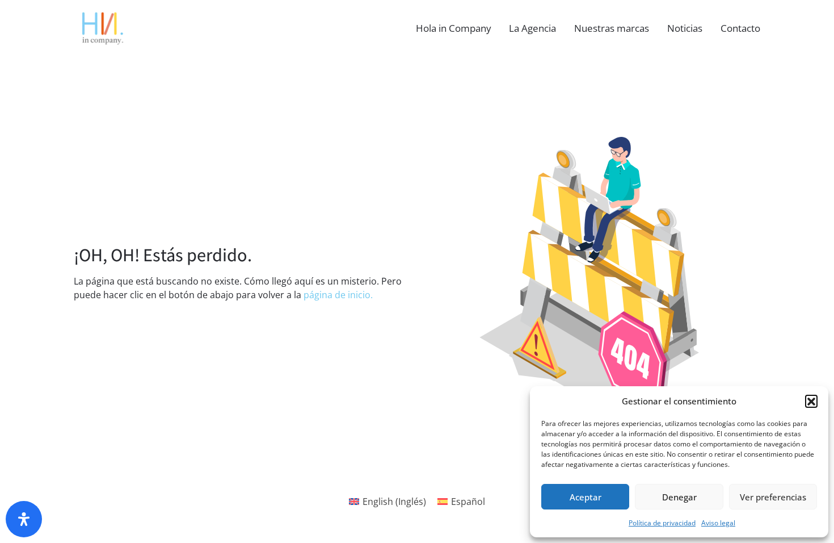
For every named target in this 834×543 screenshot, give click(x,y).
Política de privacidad (662, 523)
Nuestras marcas (611, 28)
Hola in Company (453, 28)
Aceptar (585, 497)
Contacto (740, 28)
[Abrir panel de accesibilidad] (24, 519)
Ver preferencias (773, 497)
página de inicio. (338, 295)
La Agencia (532, 28)
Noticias (684, 28)
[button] (811, 401)
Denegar (679, 497)
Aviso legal (718, 523)
